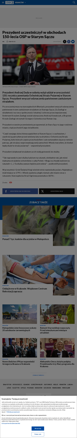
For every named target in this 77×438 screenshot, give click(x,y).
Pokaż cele (37, 434)
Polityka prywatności (13, 412)
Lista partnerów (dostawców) (11, 423)
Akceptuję (38, 428)
